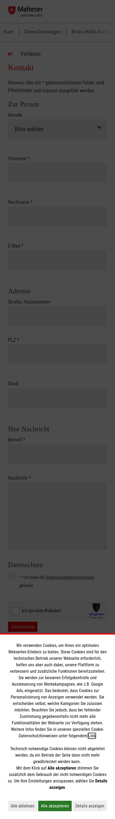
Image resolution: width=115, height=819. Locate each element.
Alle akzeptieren (56, 806)
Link (91, 735)
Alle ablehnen (24, 806)
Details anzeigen (91, 806)
